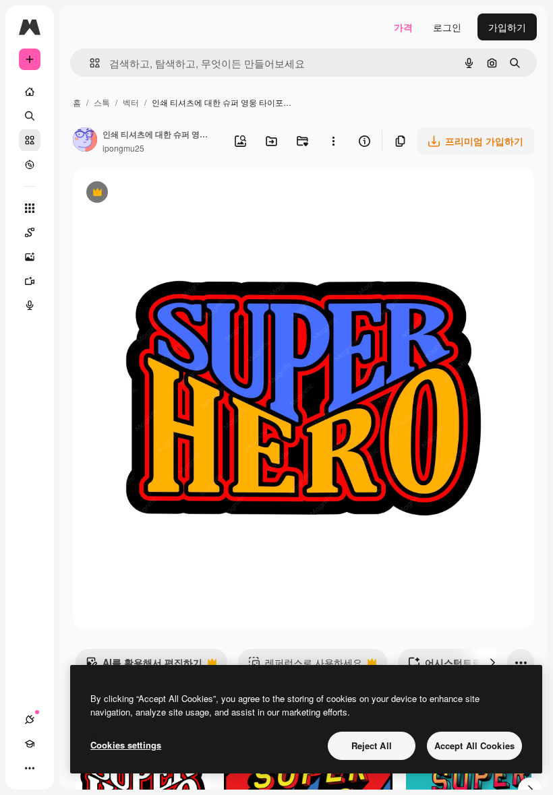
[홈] (29, 91)
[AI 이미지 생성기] (29, 256)
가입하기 (507, 27)
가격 (403, 27)
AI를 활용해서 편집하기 (144, 666)
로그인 (447, 27)
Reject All (371, 745)
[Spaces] (29, 232)
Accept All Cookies (474, 745)
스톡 (102, 102)
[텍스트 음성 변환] (29, 305)
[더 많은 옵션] (333, 140)
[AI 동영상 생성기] (29, 281)
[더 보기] (29, 768)
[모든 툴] (29, 208)
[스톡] (29, 140)
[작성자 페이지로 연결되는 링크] (85, 140)
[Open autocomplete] (89, 63)
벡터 (131, 102)
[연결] (29, 719)
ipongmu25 (123, 148)
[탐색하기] (29, 164)
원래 (150, 194)
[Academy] (29, 744)
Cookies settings (125, 744)
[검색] (29, 116)
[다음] (492, 662)
